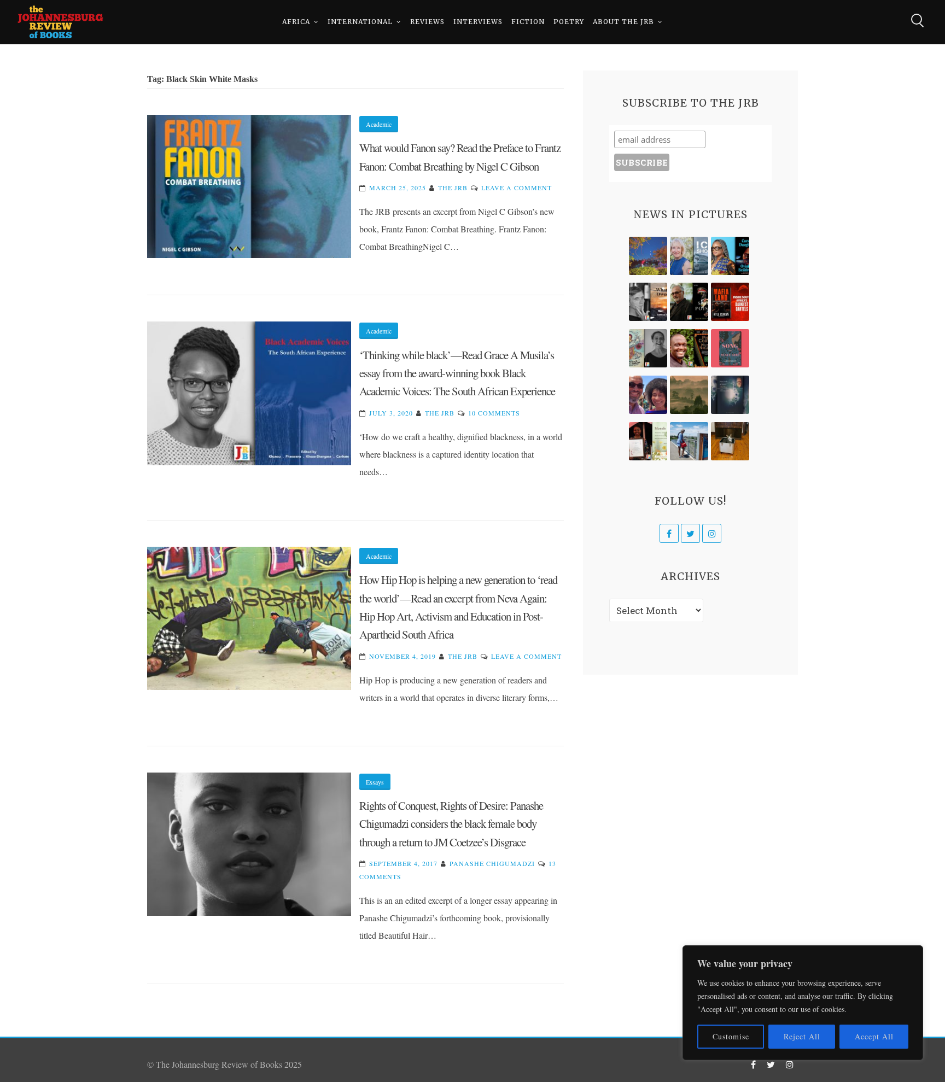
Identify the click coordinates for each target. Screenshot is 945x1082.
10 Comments (494, 412)
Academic (379, 124)
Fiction (528, 21)
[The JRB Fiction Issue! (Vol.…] (648, 256)
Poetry (568, 21)
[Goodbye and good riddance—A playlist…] (730, 441)
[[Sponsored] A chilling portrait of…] (730, 302)
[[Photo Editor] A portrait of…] (689, 441)
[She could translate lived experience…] (648, 395)
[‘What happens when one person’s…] (689, 348)
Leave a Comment (516, 187)
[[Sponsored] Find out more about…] (730, 348)
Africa (296, 21)
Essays (375, 781)
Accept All (874, 1036)
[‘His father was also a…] (648, 441)
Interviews (478, 21)
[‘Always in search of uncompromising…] (648, 302)
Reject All (802, 1036)
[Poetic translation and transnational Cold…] (730, 395)
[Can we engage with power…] (689, 302)
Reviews (427, 21)
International (360, 21)
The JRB (453, 187)
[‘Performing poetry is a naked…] (648, 348)
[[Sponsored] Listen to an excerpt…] (730, 256)
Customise (731, 1036)
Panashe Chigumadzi (492, 863)
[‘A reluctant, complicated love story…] (689, 256)
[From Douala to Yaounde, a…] (689, 395)
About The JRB (623, 21)
